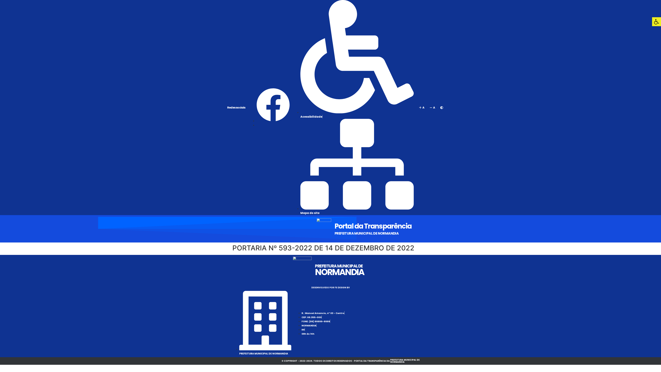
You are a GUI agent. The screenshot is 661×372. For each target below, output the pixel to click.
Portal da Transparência (373, 226)
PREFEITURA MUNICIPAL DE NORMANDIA (367, 233)
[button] (656, 21)
